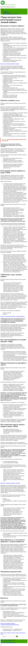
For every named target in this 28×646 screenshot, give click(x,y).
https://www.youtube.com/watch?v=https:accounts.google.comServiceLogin (10, 624)
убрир (2, 634)
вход (5, 632)
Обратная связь (6, 12)
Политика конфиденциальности (10, 13)
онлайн (17, 632)
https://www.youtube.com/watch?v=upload (10, 63)
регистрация (22, 632)
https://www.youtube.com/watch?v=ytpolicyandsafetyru (13, 316)
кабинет (8, 632)
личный (13, 632)
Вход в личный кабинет (10, 4)
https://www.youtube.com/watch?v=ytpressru (10, 483)
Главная (5, 11)
